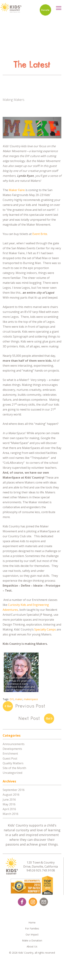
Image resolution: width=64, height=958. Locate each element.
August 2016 (11, 795)
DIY (12, 699)
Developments (12, 749)
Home (32, 922)
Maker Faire (17, 190)
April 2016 (9, 809)
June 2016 (9, 799)
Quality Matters (13, 763)
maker (18, 699)
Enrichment (10, 753)
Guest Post (10, 758)
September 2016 (14, 790)
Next (40, 718)
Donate (45, 10)
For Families (32, 928)
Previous (24, 706)
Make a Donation (32, 940)
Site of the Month (14, 768)
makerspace (31, 699)
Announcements (14, 744)
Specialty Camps (45, 629)
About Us (32, 946)
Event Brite (39, 234)
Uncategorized (12, 773)
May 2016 (9, 804)
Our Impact (32, 934)
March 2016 (10, 814)
